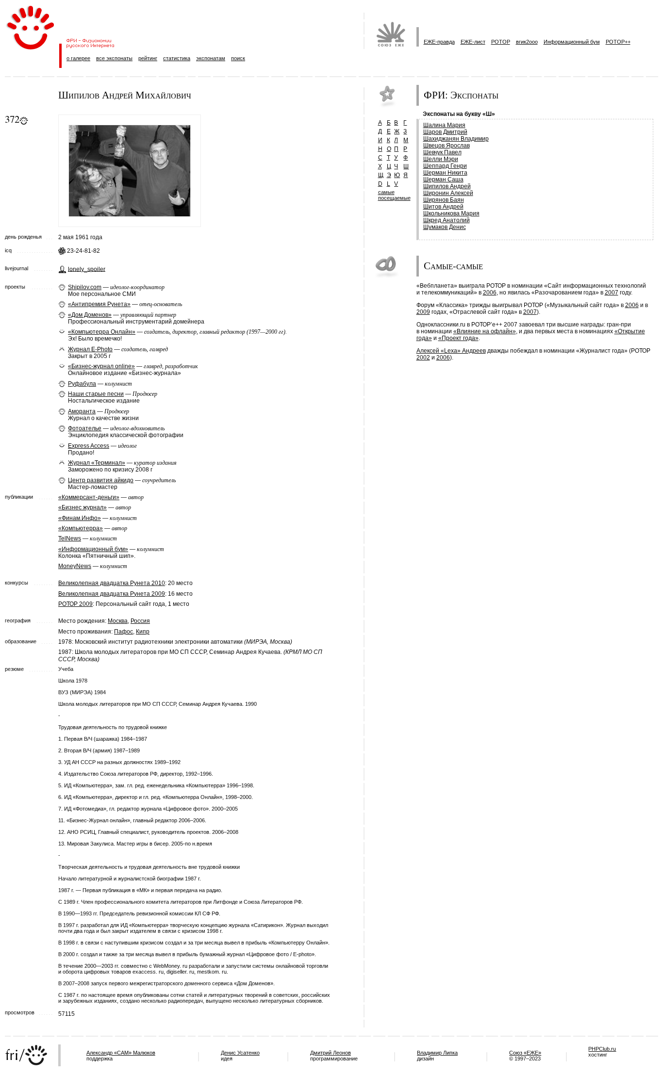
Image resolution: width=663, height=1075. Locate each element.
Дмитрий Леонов (330, 1053)
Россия (140, 621)
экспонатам (210, 58)
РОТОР (500, 42)
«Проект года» (458, 338)
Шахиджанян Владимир (456, 138)
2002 (423, 357)
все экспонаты (114, 58)
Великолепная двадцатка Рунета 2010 (111, 583)
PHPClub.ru (602, 1049)
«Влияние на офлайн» (484, 331)
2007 (611, 292)
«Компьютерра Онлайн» (101, 331)
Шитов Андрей (443, 206)
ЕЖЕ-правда (439, 42)
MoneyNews (74, 566)
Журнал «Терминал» (96, 462)
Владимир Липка (437, 1053)
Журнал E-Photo (90, 349)
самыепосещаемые (394, 195)
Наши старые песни (96, 394)
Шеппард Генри (445, 166)
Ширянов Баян (443, 199)
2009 (423, 312)
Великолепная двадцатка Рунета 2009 (111, 593)
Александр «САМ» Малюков (120, 1053)
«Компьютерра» (80, 528)
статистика (176, 58)
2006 (490, 292)
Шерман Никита (445, 172)
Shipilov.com (84, 287)
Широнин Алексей (448, 193)
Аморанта (82, 411)
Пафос (123, 631)
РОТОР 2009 (75, 604)
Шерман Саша (443, 179)
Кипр (142, 631)
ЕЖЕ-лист (473, 42)
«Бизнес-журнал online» (101, 366)
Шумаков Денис (444, 227)
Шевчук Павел (442, 152)
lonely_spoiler (86, 268)
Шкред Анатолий (446, 220)
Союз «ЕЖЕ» (525, 1053)
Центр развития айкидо (100, 480)
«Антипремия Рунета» (99, 304)
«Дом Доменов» (90, 314)
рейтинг (147, 58)
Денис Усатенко (240, 1053)
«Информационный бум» (93, 549)
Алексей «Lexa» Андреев (451, 350)
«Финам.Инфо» (79, 518)
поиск (238, 58)
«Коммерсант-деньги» (88, 497)
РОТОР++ (618, 42)
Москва (118, 621)
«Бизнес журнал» (82, 507)
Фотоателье (84, 428)
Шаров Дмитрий (445, 132)
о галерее (78, 58)
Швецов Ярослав (446, 145)
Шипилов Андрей (447, 186)
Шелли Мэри (440, 159)
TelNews (69, 538)
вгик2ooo (527, 42)
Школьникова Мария (451, 213)
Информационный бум (572, 42)
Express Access (88, 445)
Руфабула (82, 383)
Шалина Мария (444, 125)
